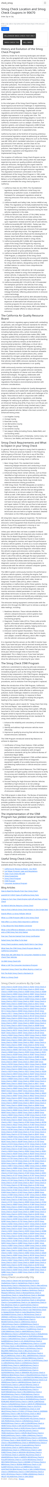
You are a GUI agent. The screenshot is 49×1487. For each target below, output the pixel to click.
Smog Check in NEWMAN (18, 1324)
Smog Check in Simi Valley (16, 1297)
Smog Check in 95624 (9, 1233)
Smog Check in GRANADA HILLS (22, 1372)
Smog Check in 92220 (9, 1212)
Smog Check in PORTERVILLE (28, 1336)
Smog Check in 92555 (21, 1231)
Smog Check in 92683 (14, 1250)
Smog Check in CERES (17, 1322)
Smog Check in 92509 (26, 1219)
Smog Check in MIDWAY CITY (24, 1462)
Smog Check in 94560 (26, 1081)
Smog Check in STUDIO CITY (17, 1411)
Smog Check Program (12, 878)
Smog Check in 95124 (21, 1013)
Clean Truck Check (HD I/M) (14, 874)
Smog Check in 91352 (26, 1190)
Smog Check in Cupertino (17, 1305)
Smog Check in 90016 (26, 1103)
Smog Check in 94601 (9, 1081)
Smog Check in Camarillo (16, 1295)
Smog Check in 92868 (26, 1270)
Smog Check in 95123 (38, 1013)
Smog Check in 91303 (26, 1124)
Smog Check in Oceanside (20, 1445)
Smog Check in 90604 (26, 1197)
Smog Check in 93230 (38, 1071)
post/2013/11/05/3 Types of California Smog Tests (20, 895)
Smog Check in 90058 (9, 1103)
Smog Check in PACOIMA (21, 1392)
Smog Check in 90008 (38, 1108)
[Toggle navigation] (45, 3)
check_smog (7, 2)
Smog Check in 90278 (38, 1180)
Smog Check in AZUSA (23, 1348)
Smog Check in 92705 (14, 1265)
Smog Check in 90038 (21, 1108)
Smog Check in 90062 (31, 1091)
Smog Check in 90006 (9, 1110)
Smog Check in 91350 (31, 1185)
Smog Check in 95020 (9, 1016)
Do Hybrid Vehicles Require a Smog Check (17, 905)
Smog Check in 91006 (21, 1115)
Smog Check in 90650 (31, 1112)
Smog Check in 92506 (21, 1216)
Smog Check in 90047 (14, 1091)
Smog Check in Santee (14, 1283)
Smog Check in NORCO (17, 1428)
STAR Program (9, 881)
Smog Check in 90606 (31, 1192)
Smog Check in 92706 (14, 1236)
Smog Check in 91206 (38, 1144)
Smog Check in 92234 (38, 1224)
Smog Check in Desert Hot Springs (14, 1280)
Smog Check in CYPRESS (17, 1450)
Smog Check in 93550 (31, 1170)
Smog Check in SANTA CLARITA (28, 1401)
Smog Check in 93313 (9, 1001)
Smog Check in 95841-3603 (16, 1040)
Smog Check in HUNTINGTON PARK (24, 1377)
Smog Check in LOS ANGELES (20, 1341)
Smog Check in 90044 (14, 1105)
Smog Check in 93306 (21, 991)
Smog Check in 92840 (21, 1267)
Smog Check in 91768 (14, 1178)
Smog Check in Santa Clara (14, 1300)
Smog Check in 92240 (9, 987)
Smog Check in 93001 (26, 994)
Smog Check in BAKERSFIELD (23, 1380)
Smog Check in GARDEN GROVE (21, 1457)
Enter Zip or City (7, 16)
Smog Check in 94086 (31, 996)
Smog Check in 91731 (21, 1144)
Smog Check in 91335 (9, 1182)
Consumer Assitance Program (15, 883)
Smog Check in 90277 (26, 1182)
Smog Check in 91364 (26, 1204)
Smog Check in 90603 (9, 1204)
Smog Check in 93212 (21, 1071)
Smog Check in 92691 (38, 1238)
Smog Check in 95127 (31, 1018)
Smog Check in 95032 (38, 1020)
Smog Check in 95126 (31, 1033)
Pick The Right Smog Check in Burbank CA (17, 973)
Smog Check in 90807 (31, 1163)
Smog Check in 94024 (26, 1030)
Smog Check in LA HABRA (18, 1467)
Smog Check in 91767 (26, 1175)
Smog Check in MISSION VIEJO (18, 1452)
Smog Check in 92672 (9, 1262)
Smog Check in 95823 (9, 1037)
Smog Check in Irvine (35, 1307)
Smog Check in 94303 (26, 1023)
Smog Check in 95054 (14, 1018)
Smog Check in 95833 (35, 1040)
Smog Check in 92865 (14, 1272)
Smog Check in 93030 (14, 996)
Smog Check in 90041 (38, 1086)
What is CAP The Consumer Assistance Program (19, 965)
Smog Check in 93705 (21, 1047)
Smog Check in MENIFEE (26, 1443)
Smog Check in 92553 (14, 1214)
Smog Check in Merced (34, 1285)
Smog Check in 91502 (21, 1122)
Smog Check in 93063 (26, 1008)
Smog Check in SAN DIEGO (23, 1476)
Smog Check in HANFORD (20, 1331)
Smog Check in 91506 (31, 1120)
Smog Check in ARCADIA (14, 1346)
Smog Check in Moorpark (20, 1293)
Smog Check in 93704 (9, 1066)
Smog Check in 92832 (21, 1253)
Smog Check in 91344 (31, 1149)
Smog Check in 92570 (31, 1221)
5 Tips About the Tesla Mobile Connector (16, 926)
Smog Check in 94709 (38, 1079)
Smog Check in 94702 (38, 1047)
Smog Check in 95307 (26, 1054)
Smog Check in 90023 (38, 1093)
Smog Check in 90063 (31, 1098)
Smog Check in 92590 (9, 1219)
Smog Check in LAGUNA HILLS (18, 1455)
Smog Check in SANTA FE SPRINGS (29, 1404)
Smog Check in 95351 (38, 1052)
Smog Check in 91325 (21, 1173)
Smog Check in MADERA (15, 1326)
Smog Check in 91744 (9, 1161)
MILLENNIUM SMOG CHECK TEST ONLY (19, 36)
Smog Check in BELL (20, 1351)
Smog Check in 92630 (21, 1238)
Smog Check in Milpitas (16, 1285)
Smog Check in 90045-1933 (11, 1049)
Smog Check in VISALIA (34, 1334)
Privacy (21, 1479)
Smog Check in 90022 (26, 1095)
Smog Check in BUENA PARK (16, 1464)
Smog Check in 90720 (26, 1255)
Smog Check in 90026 (21, 1093)
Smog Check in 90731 (9, 1030)
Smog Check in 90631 (31, 1257)
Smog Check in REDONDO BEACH (26, 1397)
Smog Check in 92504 (14, 1207)
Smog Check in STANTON (23, 1472)
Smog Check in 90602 (38, 1195)
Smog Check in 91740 (9, 1146)
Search (5, 29)
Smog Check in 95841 (14, 1045)
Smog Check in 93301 (26, 1001)
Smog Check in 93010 (21, 1006)
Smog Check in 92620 (38, 1253)
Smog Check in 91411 (31, 1199)
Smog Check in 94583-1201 (32, 1049)
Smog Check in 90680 (38, 1267)
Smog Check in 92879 (26, 1226)
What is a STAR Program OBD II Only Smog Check (20, 918)
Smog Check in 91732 (9, 1139)
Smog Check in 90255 (26, 1153)
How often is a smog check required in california (19, 922)
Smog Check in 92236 (31, 1214)
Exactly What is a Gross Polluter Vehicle (16, 913)
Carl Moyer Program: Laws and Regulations (20, 871)
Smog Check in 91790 (9, 1197)
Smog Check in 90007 (9, 1095)
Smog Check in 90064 (31, 1105)
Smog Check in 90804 (38, 1166)
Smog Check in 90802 (21, 1166)
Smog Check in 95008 (31, 1025)
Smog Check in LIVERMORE (26, 1339)
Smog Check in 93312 (31, 1004)
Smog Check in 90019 (26, 1088)
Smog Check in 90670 (21, 1187)
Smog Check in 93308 (38, 991)
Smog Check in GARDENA (17, 1365)
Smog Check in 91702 (26, 1117)
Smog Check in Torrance (18, 1307)
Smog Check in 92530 (31, 1207)
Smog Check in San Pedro (27, 1310)
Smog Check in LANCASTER (17, 1384)
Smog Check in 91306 (21, 1129)
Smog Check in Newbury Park (21, 1290)
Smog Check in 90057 (14, 1098)
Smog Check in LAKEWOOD (16, 1382)
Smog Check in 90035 (14, 1083)
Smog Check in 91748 (14, 1185)
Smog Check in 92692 (38, 1245)
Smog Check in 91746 (26, 1161)
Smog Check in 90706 (38, 1122)
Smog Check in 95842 (9, 1042)
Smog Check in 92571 (21, 1224)
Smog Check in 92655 (31, 1250)
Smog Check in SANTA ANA (17, 1447)
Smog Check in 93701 (26, 1066)
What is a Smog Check (9, 977)
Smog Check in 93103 (14, 989)
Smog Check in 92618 (21, 1028)
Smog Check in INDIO (35, 1440)
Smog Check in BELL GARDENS (22, 1355)
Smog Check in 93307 (38, 999)
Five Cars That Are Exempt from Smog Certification (20, 936)
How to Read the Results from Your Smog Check (19, 891)
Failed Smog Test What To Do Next (14, 940)
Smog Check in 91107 (9, 1175)
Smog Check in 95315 (21, 1059)
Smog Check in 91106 (31, 1178)
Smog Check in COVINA (18, 1363)
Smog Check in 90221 (14, 1127)
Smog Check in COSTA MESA (21, 1459)
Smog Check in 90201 (14, 1120)
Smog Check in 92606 (26, 1262)
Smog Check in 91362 (38, 1006)
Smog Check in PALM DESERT (16, 1440)
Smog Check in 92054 (26, 1233)
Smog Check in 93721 (31, 1069)
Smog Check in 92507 (38, 1209)
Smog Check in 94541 (14, 1033)
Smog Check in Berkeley (21, 1317)
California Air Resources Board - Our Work (20, 869)
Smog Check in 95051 (9, 1023)
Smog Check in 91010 (38, 1137)
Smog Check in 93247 (26, 1074)
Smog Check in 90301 (38, 1151)
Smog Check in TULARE (23, 1329)
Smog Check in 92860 (26, 1212)
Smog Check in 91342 (9, 1190)
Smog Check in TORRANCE (17, 1416)
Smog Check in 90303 (31, 1156)
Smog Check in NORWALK (18, 1343)
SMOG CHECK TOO (11, 42)
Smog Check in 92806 (26, 1248)
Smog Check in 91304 (9, 1132)
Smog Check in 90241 (31, 1134)
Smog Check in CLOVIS (32, 1326)
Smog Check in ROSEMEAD (24, 1399)
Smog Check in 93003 (9, 994)
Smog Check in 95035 (31, 989)
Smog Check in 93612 (21, 1064)
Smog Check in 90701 (9, 1117)
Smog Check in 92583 (21, 1209)
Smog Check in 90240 (26, 1139)
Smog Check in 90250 (9, 1153)
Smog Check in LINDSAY (16, 1334)
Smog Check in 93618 (9, 1074)
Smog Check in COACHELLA (16, 1430)
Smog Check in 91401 (21, 1195)
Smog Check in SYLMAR (16, 1409)
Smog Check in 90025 (26, 1110)
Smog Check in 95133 (26, 1016)
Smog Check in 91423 (14, 1192)
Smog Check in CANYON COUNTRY (25, 1360)
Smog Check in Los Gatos (25, 1302)
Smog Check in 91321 (14, 1170)
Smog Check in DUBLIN (15, 1319)
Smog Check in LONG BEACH (20, 1387)
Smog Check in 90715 (38, 1158)
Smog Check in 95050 (14, 1011)
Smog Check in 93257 (14, 1076)
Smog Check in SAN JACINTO (17, 1426)
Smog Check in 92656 (9, 1270)
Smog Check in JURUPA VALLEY (20, 1433)
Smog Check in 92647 (38, 1260)
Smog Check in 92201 (14, 1228)
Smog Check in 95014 (14, 1025)
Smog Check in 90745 (38, 1129)
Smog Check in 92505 (38, 1216)
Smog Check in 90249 (14, 1141)
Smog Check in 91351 (31, 1127)
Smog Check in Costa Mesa (20, 1312)
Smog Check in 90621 (14, 1257)
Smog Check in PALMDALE (17, 1389)
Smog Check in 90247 (21, 1137)
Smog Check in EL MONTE (17, 1368)
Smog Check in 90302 (21, 1151)
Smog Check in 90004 (38, 1028)
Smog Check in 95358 (9, 1054)
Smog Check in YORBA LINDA (21, 1474)
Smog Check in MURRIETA (16, 1438)
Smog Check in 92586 (38, 1231)
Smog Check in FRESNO (21, 1314)
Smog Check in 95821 (26, 1042)
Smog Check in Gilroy (33, 1300)
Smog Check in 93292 (26, 987)
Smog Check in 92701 (26, 1241)
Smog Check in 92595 (31, 1228)
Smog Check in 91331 (38, 1115)
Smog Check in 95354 (14, 1057)
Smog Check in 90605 (9, 1088)
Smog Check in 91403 (14, 1199)
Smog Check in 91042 (38, 1202)
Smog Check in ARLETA (32, 1346)
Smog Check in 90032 (21, 1086)
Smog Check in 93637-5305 (28, 1062)
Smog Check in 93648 (38, 1064)
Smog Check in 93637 (9, 1062)
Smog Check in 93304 (21, 999)
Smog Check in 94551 (21, 1079)
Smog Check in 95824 (38, 1035)
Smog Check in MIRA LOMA (20, 1435)
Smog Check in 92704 (31, 1265)
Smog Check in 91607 (31, 1272)
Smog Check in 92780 (9, 1241)
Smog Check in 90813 (26, 1168)
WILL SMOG (27, 42)
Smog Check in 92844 (21, 1245)
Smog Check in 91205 (14, 1149)
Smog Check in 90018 (38, 1100)
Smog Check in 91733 (31, 1141)
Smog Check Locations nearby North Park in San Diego (22, 944)
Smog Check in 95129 (21, 1020)
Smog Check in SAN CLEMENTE (29, 1469)
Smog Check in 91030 (38, 1187)
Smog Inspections (11, 876)
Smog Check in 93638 (38, 1059)
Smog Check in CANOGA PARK (20, 1358)
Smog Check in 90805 (14, 1163)
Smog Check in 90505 (21, 1202)
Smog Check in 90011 (31, 1083)
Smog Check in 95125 (31, 1011)
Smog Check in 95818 (21, 1035)
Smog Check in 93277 (31, 1076)
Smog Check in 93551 (38, 1173)
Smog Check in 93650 (14, 1069)
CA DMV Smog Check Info (11, 961)
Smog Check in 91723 (14, 1134)
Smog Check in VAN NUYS (15, 1413)
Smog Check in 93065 (9, 1008)
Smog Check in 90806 (9, 1168)
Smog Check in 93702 (31, 1045)
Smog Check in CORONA (19, 1421)
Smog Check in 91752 (14, 1221)
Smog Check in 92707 (21, 1260)
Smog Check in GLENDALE (17, 1370)
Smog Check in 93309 (14, 1004)
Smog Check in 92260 (9, 1226)
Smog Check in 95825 (26, 1037)
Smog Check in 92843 (9, 1255)
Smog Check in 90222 (9, 1124)
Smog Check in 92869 (14, 1243)
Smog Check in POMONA (18, 1394)
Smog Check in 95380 (31, 1057)
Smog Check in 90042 (14, 1112)
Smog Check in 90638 (14, 1156)
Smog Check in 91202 (26, 1146)
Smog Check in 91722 (26, 1132)
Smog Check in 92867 (31, 1236)
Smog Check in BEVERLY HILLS (20, 1353)
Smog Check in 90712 (21, 1158)
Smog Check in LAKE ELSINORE (21, 1423)
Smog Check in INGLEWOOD (25, 1375)
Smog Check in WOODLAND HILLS (21, 1418)
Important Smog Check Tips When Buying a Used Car (21, 969)
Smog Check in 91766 (21, 1180)
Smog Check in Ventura (25, 1288)
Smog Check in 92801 (31, 1243)
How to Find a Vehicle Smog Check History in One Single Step (24, 909)
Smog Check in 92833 (9, 1248)
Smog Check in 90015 (21, 1100)
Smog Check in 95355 (21, 1052)
